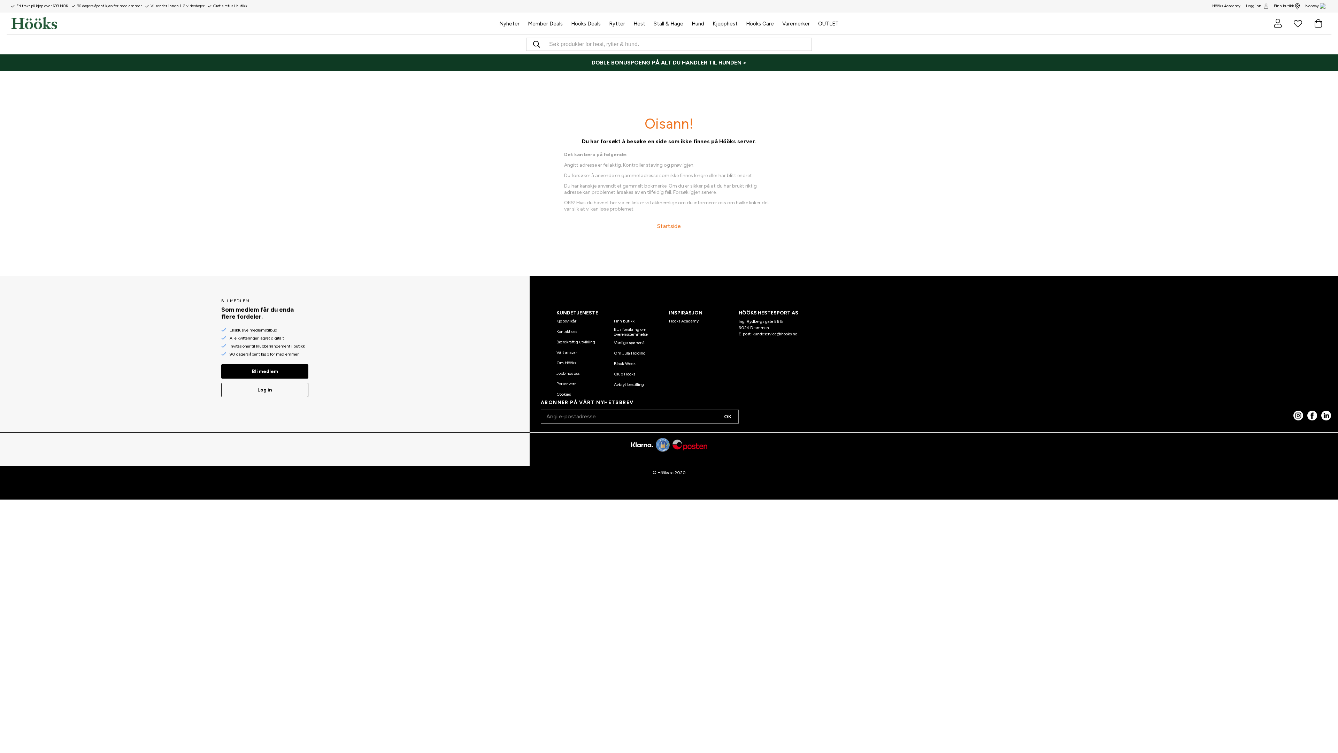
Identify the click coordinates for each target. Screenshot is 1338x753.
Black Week (625, 363)
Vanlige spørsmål (630, 342)
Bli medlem (265, 371)
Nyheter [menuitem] (509, 24)
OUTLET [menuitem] (828, 24)
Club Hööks (624, 374)
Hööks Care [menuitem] (760, 24)
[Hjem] (253, 23)
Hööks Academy (684, 321)
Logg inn (1253, 6)
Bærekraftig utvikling (575, 342)
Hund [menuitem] (698, 24)
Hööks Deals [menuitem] (586, 24)
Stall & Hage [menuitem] (668, 24)
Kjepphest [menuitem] (725, 24)
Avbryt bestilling (629, 384)
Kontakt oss (566, 331)
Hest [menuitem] (639, 24)
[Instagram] (1298, 415)
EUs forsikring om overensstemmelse (631, 332)
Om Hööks (566, 362)
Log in (264, 390)
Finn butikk (1284, 6)
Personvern (566, 383)
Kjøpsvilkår (566, 321)
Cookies (563, 394)
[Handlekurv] (1318, 23)
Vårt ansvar (566, 352)
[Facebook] (1312, 415)
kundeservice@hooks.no (775, 334)
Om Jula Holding (630, 353)
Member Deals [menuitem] (545, 24)
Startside (669, 226)
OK (727, 417)
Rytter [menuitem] (617, 24)
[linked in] (1326, 415)
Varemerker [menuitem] (796, 24)
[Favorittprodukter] (1298, 23)
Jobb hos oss (567, 373)
